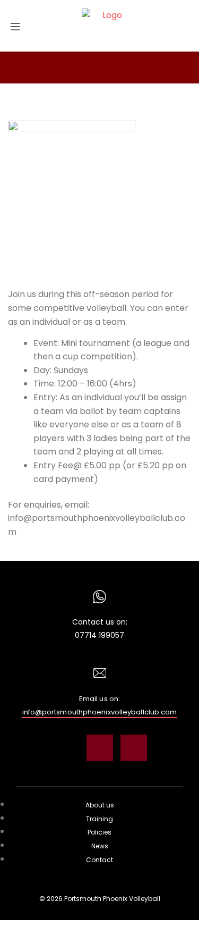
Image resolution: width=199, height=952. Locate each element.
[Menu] (19, 25)
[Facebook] (99, 748)
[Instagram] (66, 748)
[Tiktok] (133, 748)
